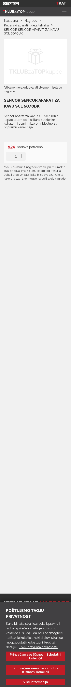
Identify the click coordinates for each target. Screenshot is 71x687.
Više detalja (15, 135)
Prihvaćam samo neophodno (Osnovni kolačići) (36, 670)
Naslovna (11, 21)
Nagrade (30, 21)
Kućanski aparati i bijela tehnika (26, 25)
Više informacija (35, 682)
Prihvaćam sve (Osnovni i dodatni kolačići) (35, 656)
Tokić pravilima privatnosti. (38, 647)
